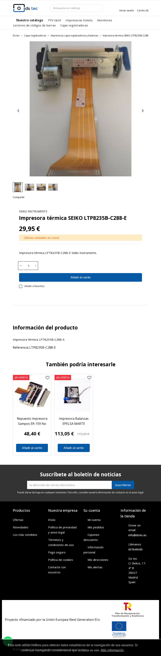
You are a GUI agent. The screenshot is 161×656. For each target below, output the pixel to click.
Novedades (20, 527)
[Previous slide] (18, 111)
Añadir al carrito (80, 277)
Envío (51, 520)
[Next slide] (142, 111)
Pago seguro (57, 552)
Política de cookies (60, 560)
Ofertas (18, 520)
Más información (112, 650)
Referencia (20, 347)
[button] (18, 187)
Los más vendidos (25, 535)
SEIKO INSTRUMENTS (33, 211)
